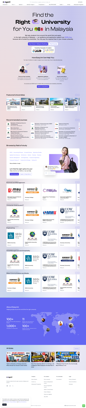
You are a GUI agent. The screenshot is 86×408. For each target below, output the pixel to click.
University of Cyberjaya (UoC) (49, 197)
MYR (80, 2)
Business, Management (15, 157)
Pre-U (13, 4)
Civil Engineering (24, 157)
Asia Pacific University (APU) (55, 107)
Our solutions (59, 379)
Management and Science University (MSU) (12, 107)
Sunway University (27, 106)
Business (34, 155)
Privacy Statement (13, 401)
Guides (61, 4)
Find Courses (53, 44)
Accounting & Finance (18, 152)
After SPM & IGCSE (52, 4)
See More (77, 349)
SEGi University (11, 242)
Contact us (33, 381)
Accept (4, 404)
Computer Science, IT (14, 160)
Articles (68, 4)
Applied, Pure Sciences (15, 155)
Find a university (47, 379)
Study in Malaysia (47, 391)
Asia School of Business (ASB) (40, 107)
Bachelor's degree (30, 4)
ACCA (11, 152)
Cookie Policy (6, 401)
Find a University (14, 174)
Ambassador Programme (78, 4)
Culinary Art (34, 160)
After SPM (46, 396)
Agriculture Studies (37, 152)
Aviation (29, 155)
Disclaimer (71, 384)
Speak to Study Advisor (43, 86)
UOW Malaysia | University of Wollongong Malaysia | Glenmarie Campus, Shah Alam (67, 220)
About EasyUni (34, 379)
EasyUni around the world (71, 405)
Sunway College (29, 197)
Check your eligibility (48, 394)
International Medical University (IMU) (65, 197)
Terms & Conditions (22, 401)
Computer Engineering (34, 157)
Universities (5, 4)
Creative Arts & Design (25, 160)
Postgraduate (41, 4)
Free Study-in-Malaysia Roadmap (38, 44)
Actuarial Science (28, 152)
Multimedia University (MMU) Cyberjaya (71, 107)
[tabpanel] (43, 31)
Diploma (20, 4)
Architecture (24, 155)
